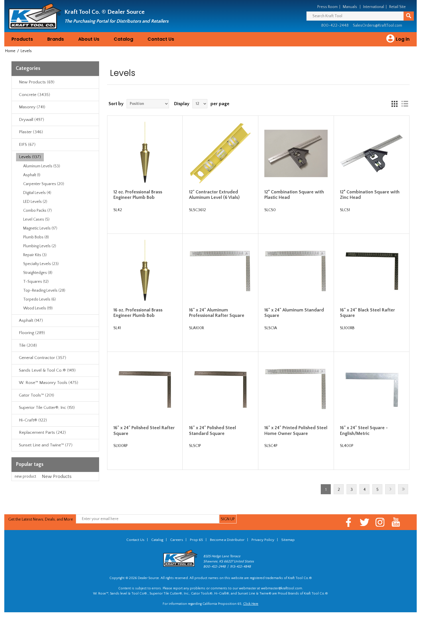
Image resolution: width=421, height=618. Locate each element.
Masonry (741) (32, 107)
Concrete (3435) (34, 94)
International (373, 7)
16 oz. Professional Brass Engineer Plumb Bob (137, 312)
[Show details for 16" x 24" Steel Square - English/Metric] (371, 389)
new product (25, 476)
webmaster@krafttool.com (281, 588)
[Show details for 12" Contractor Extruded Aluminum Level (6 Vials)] (220, 153)
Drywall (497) (31, 119)
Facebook (348, 522)
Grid (394, 103)
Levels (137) (30, 156)
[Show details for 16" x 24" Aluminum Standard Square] (296, 271)
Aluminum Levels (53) (41, 166)
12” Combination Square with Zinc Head (370, 194)
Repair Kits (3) (35, 255)
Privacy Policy (262, 540)
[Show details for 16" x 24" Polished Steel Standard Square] (220, 389)
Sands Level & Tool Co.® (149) (47, 370)
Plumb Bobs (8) (36, 237)
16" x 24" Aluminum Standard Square (294, 312)
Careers (176, 540)
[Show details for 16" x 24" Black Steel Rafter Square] (371, 271)
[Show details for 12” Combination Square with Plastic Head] (296, 153)
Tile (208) (28, 345)
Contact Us (160, 39)
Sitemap (288, 540)
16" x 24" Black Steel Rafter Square (367, 312)
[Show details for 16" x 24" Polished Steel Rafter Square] (145, 389)
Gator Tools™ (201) (36, 395)
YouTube (395, 522)
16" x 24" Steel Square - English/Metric (364, 430)
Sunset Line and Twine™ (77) (45, 445)
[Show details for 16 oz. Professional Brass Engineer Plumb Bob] (145, 271)
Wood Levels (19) (38, 308)
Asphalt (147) (31, 320)
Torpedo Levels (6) (39, 299)
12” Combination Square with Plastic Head (294, 194)
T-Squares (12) (36, 281)
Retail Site (397, 7)
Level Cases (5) (36, 219)
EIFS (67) (27, 144)
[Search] (409, 16)
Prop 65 (196, 540)
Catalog (123, 39)
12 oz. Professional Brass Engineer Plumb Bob (137, 194)
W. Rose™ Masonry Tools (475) (48, 382)
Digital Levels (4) (37, 193)
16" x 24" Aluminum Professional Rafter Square (216, 312)
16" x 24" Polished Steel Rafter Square (144, 430)
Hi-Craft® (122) (33, 420)
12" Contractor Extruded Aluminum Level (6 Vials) (214, 194)
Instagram (380, 522)
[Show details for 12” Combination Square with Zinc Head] (371, 153)
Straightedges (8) (37, 272)
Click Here (250, 604)
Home (10, 51)
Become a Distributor (227, 540)
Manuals (350, 7)
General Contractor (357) (42, 357)
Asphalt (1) (31, 175)
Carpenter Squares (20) (43, 184)
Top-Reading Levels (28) (44, 290)
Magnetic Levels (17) (40, 228)
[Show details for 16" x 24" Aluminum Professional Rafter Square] (220, 271)
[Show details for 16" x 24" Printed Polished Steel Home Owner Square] (296, 389)
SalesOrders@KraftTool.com (377, 25)
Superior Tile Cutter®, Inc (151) (47, 407)
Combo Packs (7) (37, 210)
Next (390, 489)
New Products (57, 476)
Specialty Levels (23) (41, 264)
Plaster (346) (31, 132)
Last (403, 489)
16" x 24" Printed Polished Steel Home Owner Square (295, 430)
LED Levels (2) (35, 201)
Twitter (364, 522)
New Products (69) (36, 82)
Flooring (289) (32, 332)
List (404, 103)
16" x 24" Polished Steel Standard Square (212, 430)
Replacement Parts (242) (42, 432)
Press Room (327, 7)
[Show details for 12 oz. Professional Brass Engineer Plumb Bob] (145, 153)
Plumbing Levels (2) (39, 246)
